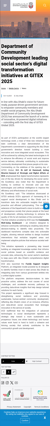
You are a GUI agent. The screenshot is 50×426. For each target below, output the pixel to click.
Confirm (25, 420)
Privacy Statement (14, 407)
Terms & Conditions (41, 407)
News (24, 88)
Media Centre (14, 88)
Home (3, 88)
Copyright (27, 407)
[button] (46, 206)
